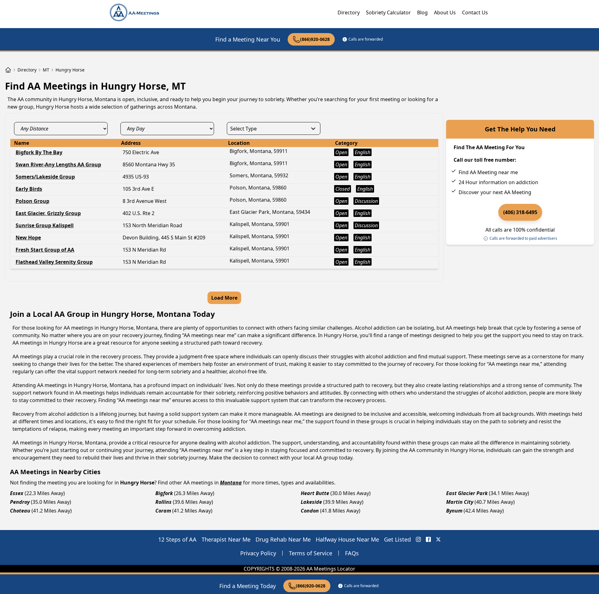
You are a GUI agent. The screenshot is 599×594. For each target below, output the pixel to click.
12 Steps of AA (177, 539)
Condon (310, 510)
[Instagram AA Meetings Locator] (418, 539)
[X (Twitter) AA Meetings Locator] (438, 539)
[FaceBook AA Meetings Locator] (428, 539)
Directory (349, 12)
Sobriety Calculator (388, 12)
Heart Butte (315, 493)
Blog (422, 12)
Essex (16, 493)
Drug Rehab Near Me (283, 539)
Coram (163, 510)
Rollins (163, 501)
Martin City (459, 501)
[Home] (8, 70)
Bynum (454, 510)
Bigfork (164, 493)
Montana (231, 482)
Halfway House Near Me (347, 539)
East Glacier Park (467, 493)
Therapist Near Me (226, 539)
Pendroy (20, 501)
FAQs (352, 553)
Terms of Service (310, 553)
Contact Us (475, 12)
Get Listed (397, 539)
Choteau (20, 510)
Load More (224, 297)
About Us (445, 12)
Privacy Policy (258, 553)
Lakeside (311, 501)
